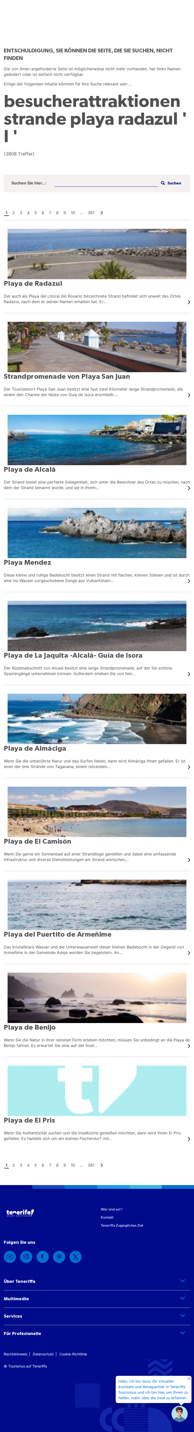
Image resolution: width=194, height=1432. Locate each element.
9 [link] (64, 212)
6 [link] (43, 212)
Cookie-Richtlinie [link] (73, 1354)
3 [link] (21, 212)
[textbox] (106, 183)
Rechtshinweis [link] (15, 1354)
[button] (170, 183)
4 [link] (28, 212)
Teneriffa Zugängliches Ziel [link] (122, 1225)
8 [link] (57, 212)
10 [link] (73, 212)
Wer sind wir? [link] (112, 1209)
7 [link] (50, 212)
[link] (102, 212)
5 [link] (35, 212)
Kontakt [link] (107, 1217)
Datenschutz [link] (43, 1354)
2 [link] (13, 212)
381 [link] (91, 212)
